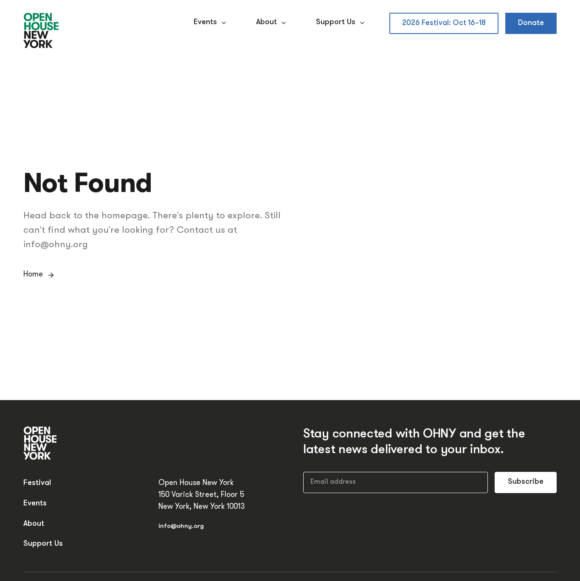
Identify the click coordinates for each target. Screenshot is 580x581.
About (266, 22)
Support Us (335, 22)
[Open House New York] (41, 31)
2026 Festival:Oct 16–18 (444, 23)
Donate (531, 23)
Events (205, 22)
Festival (37, 483)
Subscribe (525, 482)
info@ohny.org (181, 526)
